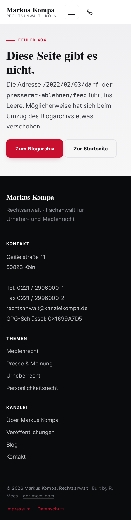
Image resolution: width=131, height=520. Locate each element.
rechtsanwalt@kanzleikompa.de (47, 308)
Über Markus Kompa (32, 420)
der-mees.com (38, 495)
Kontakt (16, 457)
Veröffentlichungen (30, 432)
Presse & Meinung (29, 363)
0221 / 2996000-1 (40, 288)
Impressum (18, 508)
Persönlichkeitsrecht (32, 388)
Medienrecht (22, 351)
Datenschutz (51, 508)
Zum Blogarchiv (34, 148)
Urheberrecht (23, 375)
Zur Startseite (90, 148)
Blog (11, 444)
